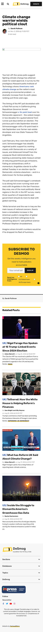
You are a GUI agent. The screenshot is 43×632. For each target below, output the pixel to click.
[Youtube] (11, 604)
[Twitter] (7, 604)
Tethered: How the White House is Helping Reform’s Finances (20, 403)
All (21, 276)
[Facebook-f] (3, 604)
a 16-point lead (25, 112)
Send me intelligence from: (12, 279)
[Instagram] (14, 604)
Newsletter (6, 600)
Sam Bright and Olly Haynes (14, 410)
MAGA (10, 364)
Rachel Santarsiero (11, 516)
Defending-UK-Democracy (18, 421)
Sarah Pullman (16, 28)
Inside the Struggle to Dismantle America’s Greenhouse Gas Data (18, 509)
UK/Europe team (25, 282)
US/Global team (24, 279)
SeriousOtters (15, 626)
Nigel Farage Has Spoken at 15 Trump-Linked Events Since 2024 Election (20, 347)
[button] (21, 559)
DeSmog (24, 4)
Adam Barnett (10, 354)
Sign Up (30, 270)
